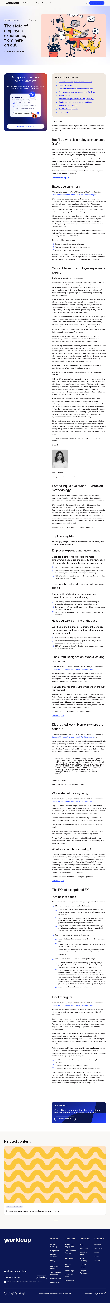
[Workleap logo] (12, 3)
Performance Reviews (55, 1267)
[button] (26, 3)
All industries (69, 1281)
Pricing (44, 3)
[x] (12, 1293)
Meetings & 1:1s (56, 1278)
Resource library (83, 1253)
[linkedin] (5, 1293)
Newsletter (98, 1248)
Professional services (69, 1276)
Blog (81, 1244)
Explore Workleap (53, 1245)
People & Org (55, 1282)
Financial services (68, 1265)
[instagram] (23, 1293)
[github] (16, 1293)
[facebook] (9, 1293)
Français (102, 1293)
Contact (97, 1260)
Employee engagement (69, 1245)
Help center (84, 1248)
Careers (97, 1252)
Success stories (83, 1266)
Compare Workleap (83, 1272)
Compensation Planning (70, 1252)
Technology (69, 1271)
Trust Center (88, 1293)
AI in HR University (83, 1259)
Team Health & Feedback (55, 1273)
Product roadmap (53, 1256)
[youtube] (20, 1293)
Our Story (36, 3)
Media (96, 1256)
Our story (97, 1244)
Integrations (54, 1251)
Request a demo (97, 3)
